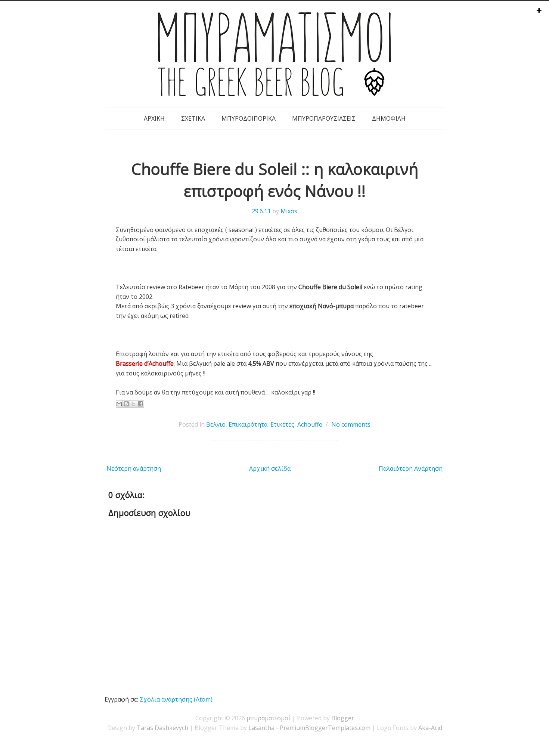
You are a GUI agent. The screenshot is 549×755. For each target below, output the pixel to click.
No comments (350, 424)
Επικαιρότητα (248, 424)
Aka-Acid (430, 728)
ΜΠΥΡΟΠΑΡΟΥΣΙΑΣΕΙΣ (324, 118)
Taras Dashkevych (162, 728)
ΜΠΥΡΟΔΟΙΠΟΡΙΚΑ (248, 118)
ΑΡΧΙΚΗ (154, 118)
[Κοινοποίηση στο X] (133, 404)
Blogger (342, 718)
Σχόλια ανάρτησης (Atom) (176, 699)
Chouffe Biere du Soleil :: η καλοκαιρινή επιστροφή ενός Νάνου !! (274, 179)
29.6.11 (261, 211)
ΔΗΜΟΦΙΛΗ (389, 118)
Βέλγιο (216, 424)
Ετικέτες (282, 424)
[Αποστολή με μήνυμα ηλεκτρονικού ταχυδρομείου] (119, 404)
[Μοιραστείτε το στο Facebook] (140, 404)
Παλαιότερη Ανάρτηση (411, 468)
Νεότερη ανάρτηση (133, 468)
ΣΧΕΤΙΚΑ (193, 118)
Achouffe (309, 424)
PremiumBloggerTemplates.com (325, 728)
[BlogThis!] (126, 404)
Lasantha (261, 728)
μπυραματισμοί (268, 718)
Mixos (288, 211)
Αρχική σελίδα (270, 468)
